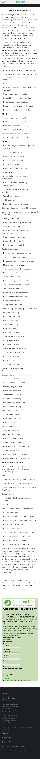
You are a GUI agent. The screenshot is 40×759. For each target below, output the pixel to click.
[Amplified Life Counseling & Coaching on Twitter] (4, 699)
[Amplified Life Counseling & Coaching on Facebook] (9, 699)
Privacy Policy (7, 737)
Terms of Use (6, 742)
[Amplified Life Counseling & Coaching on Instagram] (13, 699)
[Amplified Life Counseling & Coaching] (20, 2)
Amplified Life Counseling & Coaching (18, 751)
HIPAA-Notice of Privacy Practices (14, 746)
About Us (5, 733)
